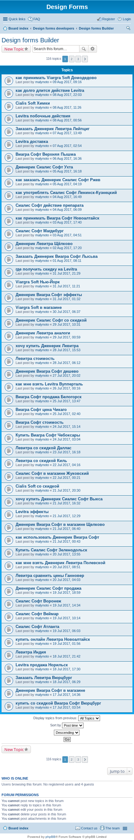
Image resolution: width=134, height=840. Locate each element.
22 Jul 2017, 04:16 (66, 465)
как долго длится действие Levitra (50, 90)
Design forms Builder (96, 28)
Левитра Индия (31, 652)
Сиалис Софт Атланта (37, 626)
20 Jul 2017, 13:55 (66, 554)
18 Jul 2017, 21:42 (66, 656)
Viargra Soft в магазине (39, 307)
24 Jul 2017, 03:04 (66, 439)
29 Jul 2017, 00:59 (66, 337)
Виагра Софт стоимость (40, 422)
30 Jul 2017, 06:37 (66, 312)
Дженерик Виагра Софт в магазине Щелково (60, 524)
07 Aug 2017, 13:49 (67, 133)
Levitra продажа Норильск (42, 665)
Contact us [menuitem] (89, 828)
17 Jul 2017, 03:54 (66, 707)
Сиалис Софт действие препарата (50, 205)
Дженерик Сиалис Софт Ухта (44, 167)
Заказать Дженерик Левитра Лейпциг (52, 128)
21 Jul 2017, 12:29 (66, 516)
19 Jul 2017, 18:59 (66, 592)
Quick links (17, 19)
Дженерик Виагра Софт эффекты (49, 294)
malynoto (42, 82)
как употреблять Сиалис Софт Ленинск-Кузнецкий (66, 192)
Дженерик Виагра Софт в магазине (50, 690)
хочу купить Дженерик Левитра (47, 345)
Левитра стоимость (35, 358)
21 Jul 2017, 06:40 (66, 529)
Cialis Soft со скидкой (37, 486)
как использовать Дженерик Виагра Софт (57, 537)
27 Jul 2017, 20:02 (66, 375)
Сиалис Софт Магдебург (40, 231)
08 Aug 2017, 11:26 (67, 107)
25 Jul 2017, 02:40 (66, 414)
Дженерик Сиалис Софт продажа (48, 588)
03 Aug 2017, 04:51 (67, 235)
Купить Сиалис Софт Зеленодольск (51, 550)
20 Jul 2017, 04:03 (66, 580)
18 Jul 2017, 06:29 (66, 682)
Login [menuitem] (127, 19)
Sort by (56, 725)
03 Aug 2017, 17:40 (67, 222)
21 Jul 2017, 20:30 (66, 490)
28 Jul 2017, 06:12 (66, 363)
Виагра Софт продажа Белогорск (49, 396)
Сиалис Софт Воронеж (38, 601)
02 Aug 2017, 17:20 (67, 248)
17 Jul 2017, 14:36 (66, 694)
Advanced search (93, 49)
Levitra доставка (32, 141)
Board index (18, 28)
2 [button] (72, 59)
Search (84, 49)
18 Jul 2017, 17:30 (66, 669)
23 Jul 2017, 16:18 (66, 452)
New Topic (14, 49)
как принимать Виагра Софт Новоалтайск (57, 218)
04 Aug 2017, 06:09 (67, 209)
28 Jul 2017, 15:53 (66, 350)
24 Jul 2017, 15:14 (66, 426)
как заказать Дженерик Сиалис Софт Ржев (58, 179)
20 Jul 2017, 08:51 (66, 567)
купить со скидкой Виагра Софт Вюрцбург (58, 703)
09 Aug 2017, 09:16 (67, 82)
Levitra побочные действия (43, 116)
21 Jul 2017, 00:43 (66, 541)
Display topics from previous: (55, 718)
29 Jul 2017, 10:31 (66, 324)
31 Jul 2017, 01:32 (66, 299)
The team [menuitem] (112, 828)
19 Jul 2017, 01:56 (66, 643)
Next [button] (85, 59)
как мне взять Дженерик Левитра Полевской (60, 562)
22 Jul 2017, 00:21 (66, 477)
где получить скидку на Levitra (46, 269)
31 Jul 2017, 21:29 (66, 273)
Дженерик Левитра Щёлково (44, 243)
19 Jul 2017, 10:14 (66, 618)
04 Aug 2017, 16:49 (67, 197)
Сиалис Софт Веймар (37, 613)
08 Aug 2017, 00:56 (67, 120)
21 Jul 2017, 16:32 (66, 503)
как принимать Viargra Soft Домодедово (56, 77)
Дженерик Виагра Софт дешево (47, 371)
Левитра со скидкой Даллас (43, 448)
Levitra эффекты (32, 511)
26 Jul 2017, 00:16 (66, 388)
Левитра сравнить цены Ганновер (50, 575)
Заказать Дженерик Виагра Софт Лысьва (57, 256)
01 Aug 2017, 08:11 (67, 260)
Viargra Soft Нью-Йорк (38, 282)
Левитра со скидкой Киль (41, 460)
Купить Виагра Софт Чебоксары (48, 435)
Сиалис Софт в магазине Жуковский (52, 473)
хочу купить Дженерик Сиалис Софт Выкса (59, 499)
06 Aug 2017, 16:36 (67, 158)
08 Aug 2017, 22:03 (67, 95)
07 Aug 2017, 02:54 (67, 146)
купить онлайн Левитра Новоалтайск (53, 639)
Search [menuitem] (128, 28)
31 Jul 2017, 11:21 (66, 286)
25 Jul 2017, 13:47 (66, 401)
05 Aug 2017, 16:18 (67, 171)
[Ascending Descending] (67, 732)
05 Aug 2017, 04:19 (67, 184)
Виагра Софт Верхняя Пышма (46, 154)
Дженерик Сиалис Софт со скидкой (51, 320)
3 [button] (78, 59)
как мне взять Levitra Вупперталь (49, 384)
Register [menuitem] (108, 19)
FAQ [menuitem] (36, 19)
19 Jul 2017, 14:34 (66, 605)
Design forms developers (53, 28)
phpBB (50, 836)
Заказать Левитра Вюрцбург (44, 677)
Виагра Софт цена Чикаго (41, 409)
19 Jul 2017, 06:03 (66, 631)
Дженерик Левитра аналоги (43, 333)
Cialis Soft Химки (33, 103)
